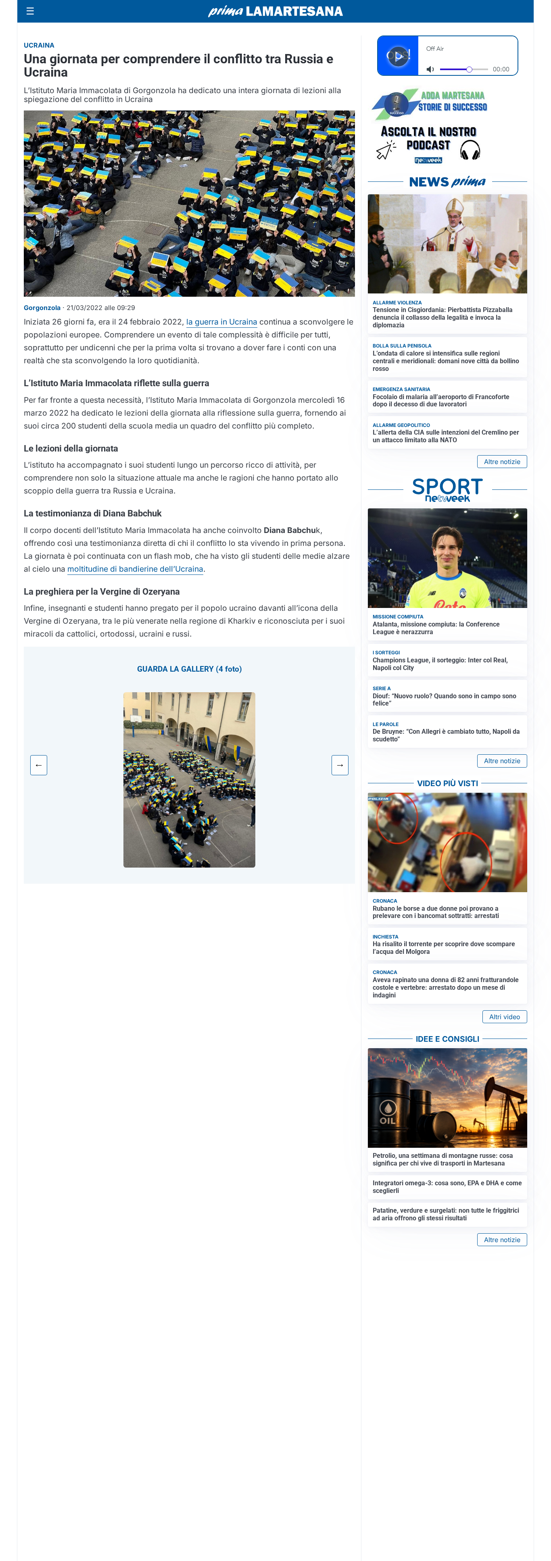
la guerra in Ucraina (221, 322)
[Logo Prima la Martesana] (275, 11)
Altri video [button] (504, 1017)
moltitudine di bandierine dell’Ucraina (135, 569)
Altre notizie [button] (502, 462)
